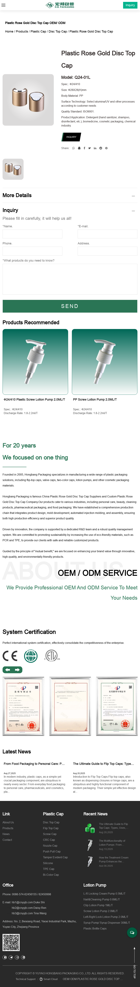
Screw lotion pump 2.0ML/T (100, 911)
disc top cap (58, 31)
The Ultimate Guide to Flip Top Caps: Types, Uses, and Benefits (113, 826)
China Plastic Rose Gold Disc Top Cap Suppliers (72, 496)
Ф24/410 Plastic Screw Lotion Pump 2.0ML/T (34, 399)
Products (22, 31)
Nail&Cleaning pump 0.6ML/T (101, 899)
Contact (7, 839)
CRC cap (49, 839)
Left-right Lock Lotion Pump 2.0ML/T (105, 916)
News (6, 834)
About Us (8, 822)
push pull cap (52, 851)
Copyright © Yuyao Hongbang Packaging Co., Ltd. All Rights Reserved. (70, 973)
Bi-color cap (51, 874)
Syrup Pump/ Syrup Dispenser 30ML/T (106, 922)
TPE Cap (48, 869)
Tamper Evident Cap (55, 857)
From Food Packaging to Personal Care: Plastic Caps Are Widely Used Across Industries (64, 763)
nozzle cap (50, 845)
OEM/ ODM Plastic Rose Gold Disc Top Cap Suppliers (93, 979)
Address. (84, 243)
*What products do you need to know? (28, 260)
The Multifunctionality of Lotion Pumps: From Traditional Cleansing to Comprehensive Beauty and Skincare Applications (113, 843)
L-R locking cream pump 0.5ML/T (104, 893)
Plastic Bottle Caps (95, 928)
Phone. (7, 243)
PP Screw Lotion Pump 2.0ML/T (95, 399)
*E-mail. (83, 226)
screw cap (50, 834)
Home (9, 31)
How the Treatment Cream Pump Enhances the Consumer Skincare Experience (114, 859)
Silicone (48, 863)
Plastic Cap (38, 31)
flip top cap (51, 828)
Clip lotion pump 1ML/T (98, 905)
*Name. (8, 226)
